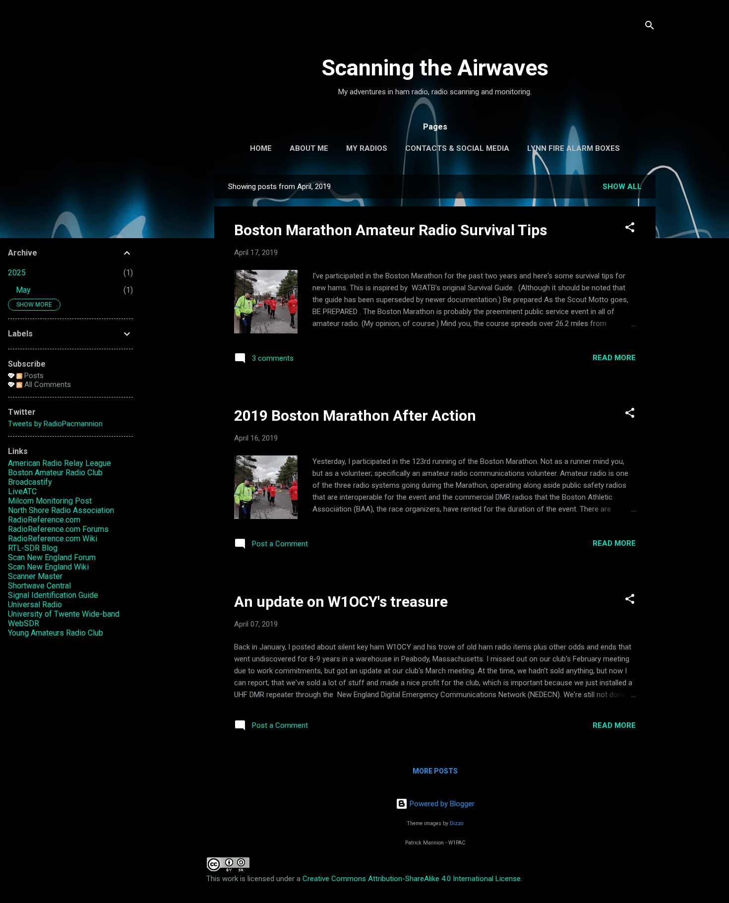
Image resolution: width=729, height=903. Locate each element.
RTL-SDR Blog (33, 548)
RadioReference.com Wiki (52, 538)
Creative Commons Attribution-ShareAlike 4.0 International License (412, 878)
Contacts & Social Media (457, 148)
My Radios (366, 148)
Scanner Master (35, 576)
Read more (614, 357)
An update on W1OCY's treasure (341, 601)
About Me (309, 148)
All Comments (46, 384)
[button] (630, 229)
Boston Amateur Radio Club (55, 472)
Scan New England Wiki (48, 567)
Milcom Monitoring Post (50, 501)
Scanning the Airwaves (434, 68)
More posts (435, 771)
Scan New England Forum (52, 557)
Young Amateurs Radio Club (55, 633)
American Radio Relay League (59, 463)
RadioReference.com (44, 519)
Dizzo (456, 823)
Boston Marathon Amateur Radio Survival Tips (390, 230)
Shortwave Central (39, 585)
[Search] (650, 27)
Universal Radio (35, 604)
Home (261, 148)
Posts (33, 375)
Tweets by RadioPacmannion (55, 423)
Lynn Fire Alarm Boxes (573, 148)
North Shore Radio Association (61, 510)
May (23, 290)
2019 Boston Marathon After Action (355, 415)
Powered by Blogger (441, 803)
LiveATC (22, 491)
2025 (17, 272)
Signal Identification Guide (53, 595)
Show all (622, 186)
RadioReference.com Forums (58, 529)
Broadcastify (30, 482)
